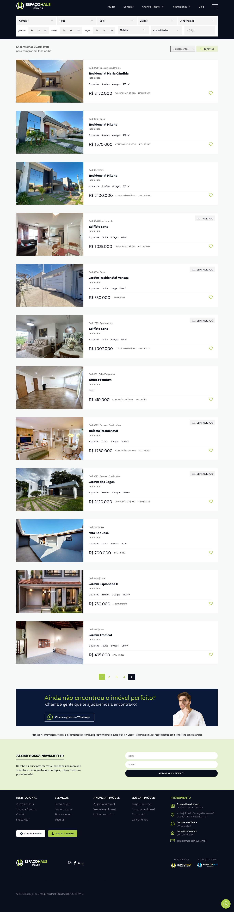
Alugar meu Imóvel (104, 804)
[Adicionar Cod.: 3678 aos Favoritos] (211, 502)
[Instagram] (70, 864)
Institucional (180, 7)
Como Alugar (62, 804)
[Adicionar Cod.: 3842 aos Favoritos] (211, 144)
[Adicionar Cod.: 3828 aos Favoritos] (211, 604)
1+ (32, 30)
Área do (33, 833)
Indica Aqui (22, 819)
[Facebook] (75, 863)
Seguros (59, 819)
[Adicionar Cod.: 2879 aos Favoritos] (211, 349)
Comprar (128, 7)
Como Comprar (64, 809)
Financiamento (63, 814)
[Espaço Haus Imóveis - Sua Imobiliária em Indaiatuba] (33, 9)
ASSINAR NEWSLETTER (169, 773)
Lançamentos (140, 819)
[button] (117, 21)
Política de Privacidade (88, 880)
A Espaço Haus (25, 804)
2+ (38, 30)
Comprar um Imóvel (143, 809)
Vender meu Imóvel (104, 809)
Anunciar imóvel (151, 7)
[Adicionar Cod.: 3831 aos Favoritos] (211, 655)
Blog (201, 7)
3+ (45, 30)
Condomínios (140, 814)
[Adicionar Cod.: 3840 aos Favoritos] (211, 246)
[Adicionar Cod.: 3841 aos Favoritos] (211, 195)
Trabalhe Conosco (26, 809)
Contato (21, 814)
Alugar (111, 7)
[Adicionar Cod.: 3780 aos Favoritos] (211, 93)
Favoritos (209, 49)
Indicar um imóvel (103, 814)
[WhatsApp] (117, 726)
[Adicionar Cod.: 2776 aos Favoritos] (211, 553)
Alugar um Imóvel (142, 804)
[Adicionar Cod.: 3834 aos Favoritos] (211, 297)
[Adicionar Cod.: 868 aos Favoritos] (211, 400)
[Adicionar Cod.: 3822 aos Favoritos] (211, 451)
